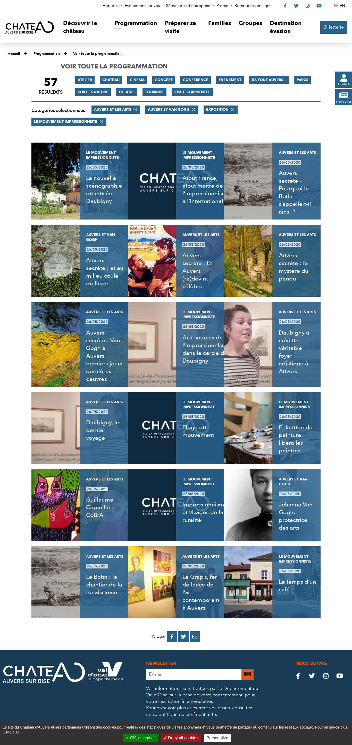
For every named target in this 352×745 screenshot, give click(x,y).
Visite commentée (192, 92)
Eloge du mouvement (198, 431)
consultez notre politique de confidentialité (199, 711)
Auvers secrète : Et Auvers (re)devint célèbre (197, 271)
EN (343, 5)
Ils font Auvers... (269, 79)
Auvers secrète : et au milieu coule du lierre (104, 272)
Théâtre (127, 92)
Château (111, 79)
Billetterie (333, 27)
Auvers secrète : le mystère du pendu (293, 267)
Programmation (46, 53)
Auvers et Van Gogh (168, 109)
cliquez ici (11, 731)
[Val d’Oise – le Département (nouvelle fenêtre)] (105, 679)
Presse (222, 5)
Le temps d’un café (297, 585)
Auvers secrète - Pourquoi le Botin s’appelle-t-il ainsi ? (295, 192)
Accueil (14, 53)
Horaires (111, 5)
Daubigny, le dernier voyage (102, 430)
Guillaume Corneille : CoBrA (100, 507)
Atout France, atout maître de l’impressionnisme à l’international (206, 189)
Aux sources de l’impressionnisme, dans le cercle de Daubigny (207, 349)
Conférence (195, 79)
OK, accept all (142, 738)
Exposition (217, 109)
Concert (164, 79)
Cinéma (137, 79)
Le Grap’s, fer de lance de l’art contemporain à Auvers (200, 592)
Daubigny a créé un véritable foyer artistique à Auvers (294, 352)
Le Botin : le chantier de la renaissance (104, 584)
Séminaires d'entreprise (188, 5)
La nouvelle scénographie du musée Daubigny (104, 189)
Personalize (217, 738)
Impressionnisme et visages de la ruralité (205, 512)
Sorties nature (93, 92)
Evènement (230, 79)
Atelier (85, 79)
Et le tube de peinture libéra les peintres (296, 439)
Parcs (302, 79)
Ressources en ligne (253, 5)
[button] (85, 27)
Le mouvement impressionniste (65, 121)
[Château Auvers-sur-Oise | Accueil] (29, 27)
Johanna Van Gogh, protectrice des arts (296, 516)
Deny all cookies (182, 738)
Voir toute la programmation (97, 53)
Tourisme (154, 92)
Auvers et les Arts (112, 109)
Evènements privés (142, 5)
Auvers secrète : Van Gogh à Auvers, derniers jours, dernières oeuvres (105, 356)
